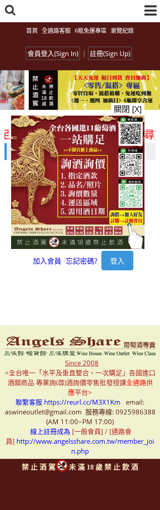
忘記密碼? (81, 261)
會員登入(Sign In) (53, 53)
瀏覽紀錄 (122, 30)
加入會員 (47, 261)
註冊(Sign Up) (110, 53)
